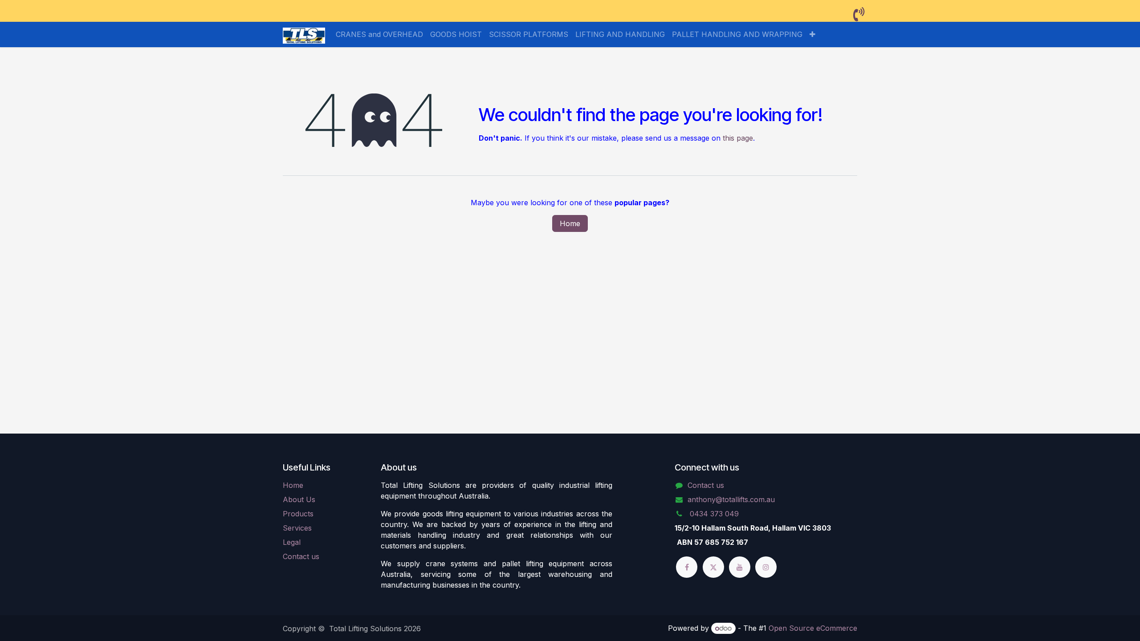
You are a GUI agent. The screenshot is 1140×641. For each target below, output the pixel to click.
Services (297, 527)
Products (298, 513)
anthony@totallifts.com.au (731, 499)
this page (738, 138)
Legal (292, 542)
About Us (299, 499)
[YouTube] (739, 567)
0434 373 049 (713, 513)
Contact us (301, 556)
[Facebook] (686, 567)
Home (570, 223)
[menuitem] (379, 34)
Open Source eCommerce (813, 628)
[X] (713, 567)
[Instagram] (766, 567)
